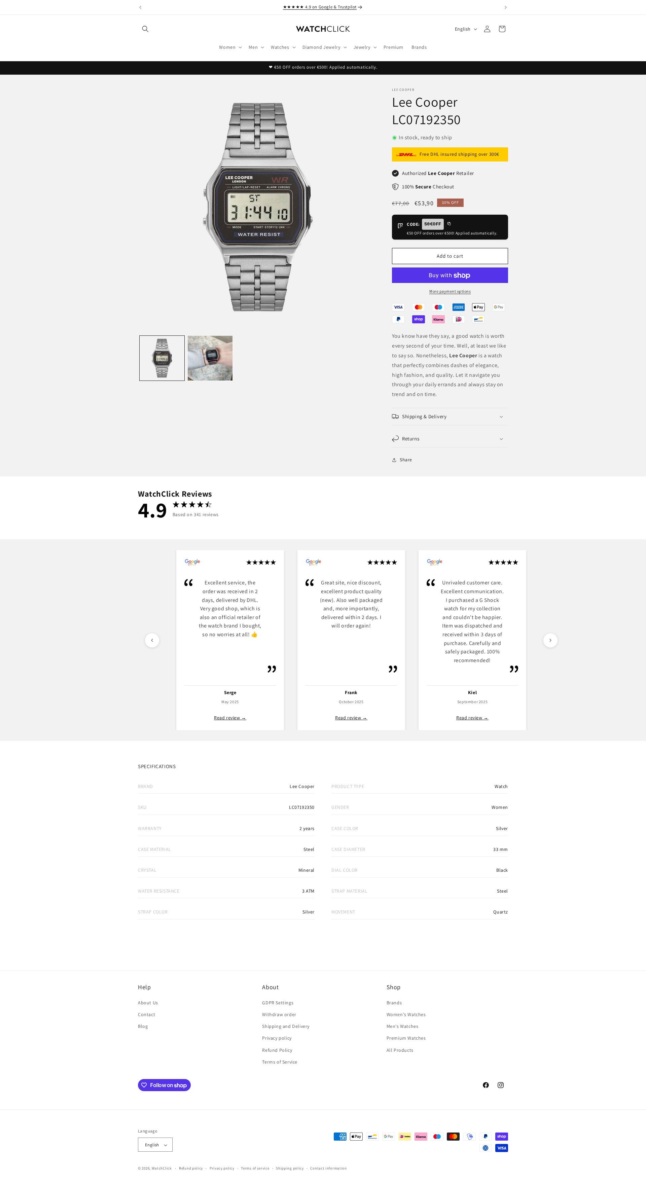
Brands (394, 1002)
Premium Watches (406, 1038)
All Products (400, 1050)
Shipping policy (290, 1168)
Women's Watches (406, 1014)
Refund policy (191, 1168)
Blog (143, 1026)
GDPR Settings (277, 1002)
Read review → (230, 718)
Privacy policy (276, 1038)
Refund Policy (277, 1050)
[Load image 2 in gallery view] (210, 358)
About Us (148, 1002)
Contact (146, 1014)
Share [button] (406, 460)
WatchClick (162, 1168)
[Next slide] (550, 640)
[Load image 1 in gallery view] (162, 358)
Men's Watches (403, 1026)
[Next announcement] (505, 7)
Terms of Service (279, 1062)
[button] (145, 29)
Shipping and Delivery (286, 1026)
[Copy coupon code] (449, 224)
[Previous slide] (152, 640)
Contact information (328, 1168)
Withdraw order (279, 1014)
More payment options (450, 291)
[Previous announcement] (140, 7)
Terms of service (255, 1168)
